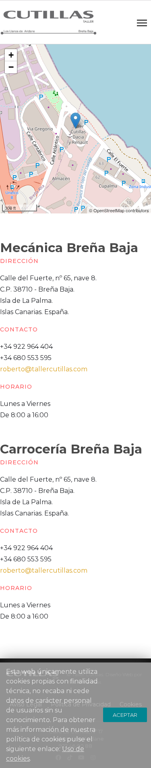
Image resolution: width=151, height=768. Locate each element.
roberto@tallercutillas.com (43, 369)
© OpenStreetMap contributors (119, 210)
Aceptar (125, 715)
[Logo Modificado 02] (48, 22)
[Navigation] (142, 22)
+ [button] (11, 55)
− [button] (11, 67)
